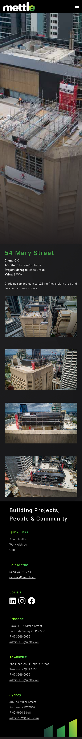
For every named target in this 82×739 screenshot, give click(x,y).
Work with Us (18, 545)
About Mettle (18, 539)
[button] (76, 6)
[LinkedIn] (12, 600)
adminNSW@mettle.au (24, 718)
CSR (12, 550)
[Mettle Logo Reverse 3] (19, 6)
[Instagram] (22, 601)
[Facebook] (31, 600)
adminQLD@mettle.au (24, 642)
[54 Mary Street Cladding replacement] (41, 316)
